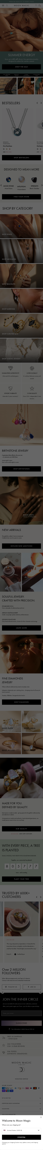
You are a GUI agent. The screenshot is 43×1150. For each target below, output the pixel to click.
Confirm (22, 1137)
